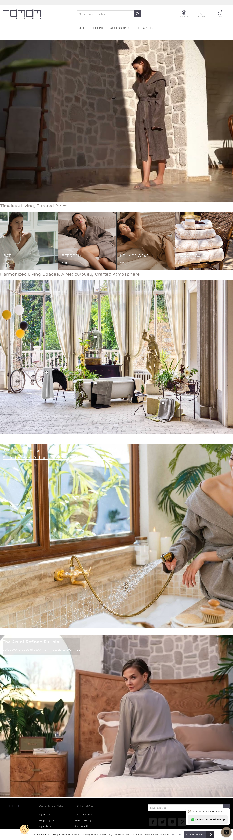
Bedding (97, 28)
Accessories (120, 28)
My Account (45, 814)
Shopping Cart (47, 820)
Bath (81, 28)
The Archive (145, 28)
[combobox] (109, 13)
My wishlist (45, 826)
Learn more (176, 834)
